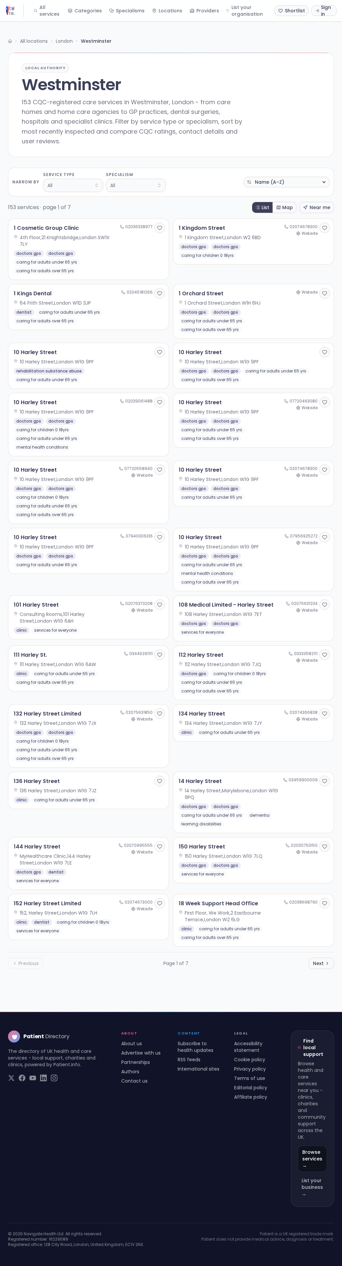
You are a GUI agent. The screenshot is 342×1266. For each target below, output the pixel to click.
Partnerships (135, 1062)
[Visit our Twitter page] (11, 1078)
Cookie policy (249, 1059)
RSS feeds (189, 1059)
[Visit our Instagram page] (54, 1078)
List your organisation (247, 10)
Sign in (326, 10)
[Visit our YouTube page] (32, 1078)
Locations (170, 10)
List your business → (312, 1187)
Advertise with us (141, 1053)
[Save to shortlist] (159, 227)
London (64, 41)
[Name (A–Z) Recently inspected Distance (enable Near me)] (287, 182)
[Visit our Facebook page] (22, 1078)
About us (131, 1043)
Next (318, 963)
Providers (207, 10)
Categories (88, 10)
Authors (130, 1071)
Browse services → (312, 1159)
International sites (198, 1069)
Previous (28, 963)
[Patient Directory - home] (14, 10)
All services (49, 10)
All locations (34, 41)
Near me (320, 207)
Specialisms (130, 10)
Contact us (134, 1081)
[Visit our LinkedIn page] (43, 1078)
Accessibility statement (248, 1047)
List (265, 207)
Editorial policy (250, 1087)
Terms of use (249, 1078)
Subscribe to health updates (195, 1047)
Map (287, 207)
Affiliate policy (250, 1097)
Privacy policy (250, 1069)
